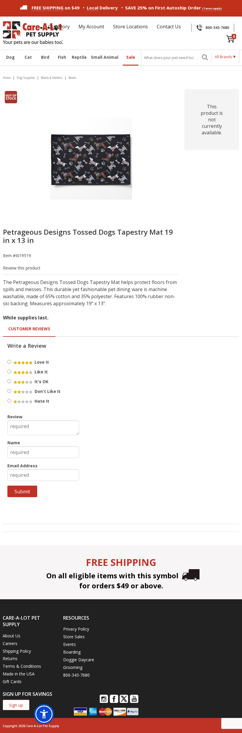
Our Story (59, 26)
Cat (28, 57)
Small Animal (104, 57)
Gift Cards (12, 681)
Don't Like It (46, 391)
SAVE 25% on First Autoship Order (173, 8)
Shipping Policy (17, 651)
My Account (91, 26)
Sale (130, 57)
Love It (41, 362)
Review (14, 416)
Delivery (102, 8)
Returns (10, 658)
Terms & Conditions (22, 666)
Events (69, 644)
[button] (44, 714)
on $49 (55, 8)
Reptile (79, 57)
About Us (11, 636)
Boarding (72, 652)
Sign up (16, 705)
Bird (45, 57)
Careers (10, 643)
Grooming (72, 667)
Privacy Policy (76, 629)
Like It (40, 372)
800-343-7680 (217, 27)
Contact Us (169, 26)
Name (13, 442)
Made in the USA (19, 674)
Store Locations (130, 26)
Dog (10, 57)
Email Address (22, 465)
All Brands (223, 56)
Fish (62, 57)
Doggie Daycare (78, 659)
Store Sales (74, 636)
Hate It (41, 401)
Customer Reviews (29, 329)
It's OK (40, 381)
